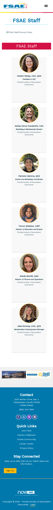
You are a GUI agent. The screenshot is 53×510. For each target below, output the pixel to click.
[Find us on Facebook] (18, 417)
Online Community (26, 439)
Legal (33, 504)
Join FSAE (26, 430)
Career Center (27, 444)
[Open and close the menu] (40, 6)
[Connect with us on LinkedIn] (23, 417)
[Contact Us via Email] (34, 417)
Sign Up (10, 470)
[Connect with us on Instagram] (29, 417)
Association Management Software (26, 495)
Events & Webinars (26, 435)
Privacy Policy (26, 448)
